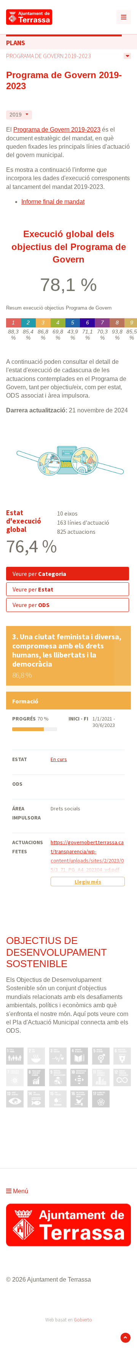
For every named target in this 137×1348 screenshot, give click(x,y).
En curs (59, 759)
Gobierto (83, 1320)
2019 (16, 115)
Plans (15, 42)
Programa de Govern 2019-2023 (48, 56)
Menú (19, 1191)
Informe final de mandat (52, 201)
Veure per (39, 573)
